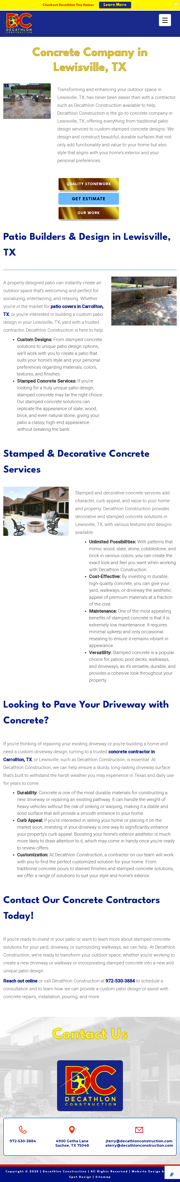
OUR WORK (88, 213)
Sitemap (103, 1177)
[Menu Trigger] (165, 20)
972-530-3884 (23, 1141)
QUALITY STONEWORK (89, 184)
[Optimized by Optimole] (172, 1174)
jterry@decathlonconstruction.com (139, 1141)
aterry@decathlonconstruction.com (139, 1145)
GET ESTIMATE (89, 199)
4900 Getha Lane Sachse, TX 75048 (72, 1143)
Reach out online (20, 981)
